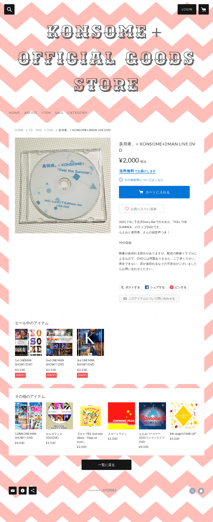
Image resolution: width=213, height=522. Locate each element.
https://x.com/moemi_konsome (192, 491)
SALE (59, 112)
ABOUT (30, 112)
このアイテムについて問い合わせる (151, 298)
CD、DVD (35, 130)
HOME (14, 112)
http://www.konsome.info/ (201, 491)
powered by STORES (102, 490)
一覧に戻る (106, 465)
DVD (50, 130)
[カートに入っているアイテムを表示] (203, 9)
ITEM (46, 112)
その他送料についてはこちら (143, 179)
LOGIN (187, 9)
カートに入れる (158, 192)
